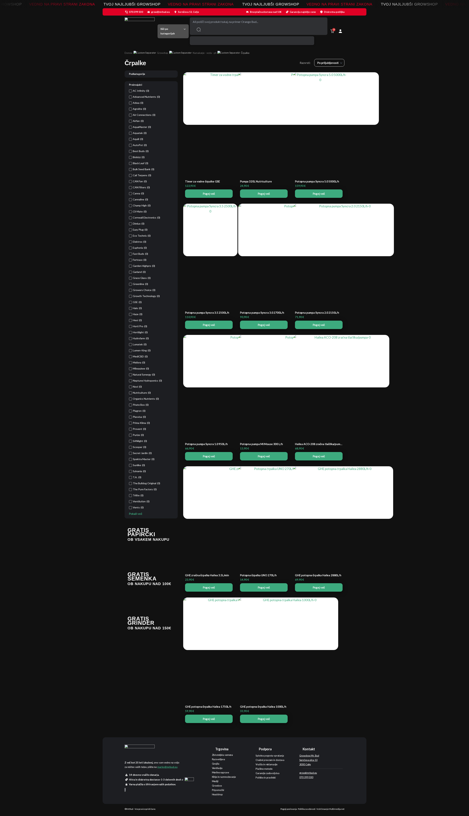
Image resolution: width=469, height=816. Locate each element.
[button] (173, 31)
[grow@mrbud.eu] (148, 12)
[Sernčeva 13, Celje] (175, 12)
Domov (128, 52)
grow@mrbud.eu (160, 11)
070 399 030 (136, 11)
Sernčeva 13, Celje (188, 11)
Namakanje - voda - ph (204, 52)
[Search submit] (199, 29)
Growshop (162, 52)
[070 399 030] (126, 12)
